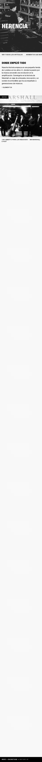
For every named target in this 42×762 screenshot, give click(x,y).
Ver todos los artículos (12, 54)
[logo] (9, 9)
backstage (12, 759)
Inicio (4, 759)
